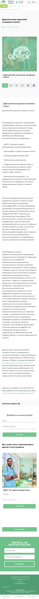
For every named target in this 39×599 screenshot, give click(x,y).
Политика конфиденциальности (20, 579)
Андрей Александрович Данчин (16, 363)
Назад (4, 6)
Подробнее (20, 506)
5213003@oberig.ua (20, 583)
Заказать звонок (20, 589)
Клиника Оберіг (12, 6)
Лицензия (20, 581)
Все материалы (19, 529)
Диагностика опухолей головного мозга (11, 9)
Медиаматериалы (22, 6)
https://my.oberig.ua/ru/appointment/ (18, 393)
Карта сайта (6, 587)
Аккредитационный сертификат (20, 577)
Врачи (7, 596)
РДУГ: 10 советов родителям (16, 490)
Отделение (21, 596)
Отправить (19, 434)
